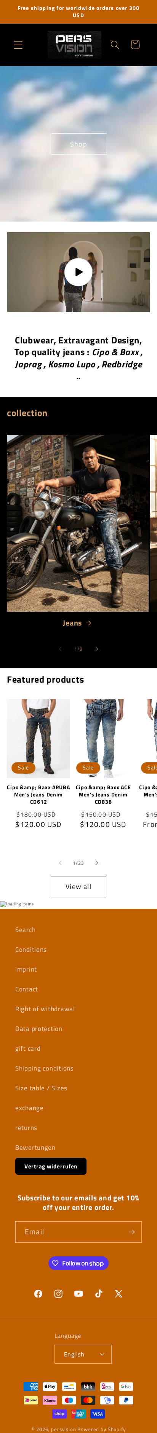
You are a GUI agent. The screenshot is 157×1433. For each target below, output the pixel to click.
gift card (27, 1048)
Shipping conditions (44, 1068)
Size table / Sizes (41, 1088)
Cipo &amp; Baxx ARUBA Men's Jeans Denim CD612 (38, 794)
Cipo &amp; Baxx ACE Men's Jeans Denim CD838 (103, 794)
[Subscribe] (131, 1232)
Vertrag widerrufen (50, 1166)
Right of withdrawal (45, 1009)
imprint (26, 969)
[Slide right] (96, 649)
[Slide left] (60, 649)
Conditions (31, 949)
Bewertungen (35, 1147)
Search (25, 930)
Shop (78, 144)
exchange (29, 1108)
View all (78, 886)
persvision (63, 1429)
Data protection (38, 1029)
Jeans (72, 623)
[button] (18, 45)
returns (26, 1128)
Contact (26, 989)
